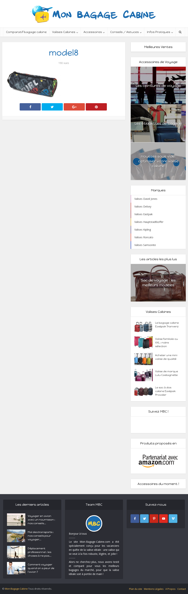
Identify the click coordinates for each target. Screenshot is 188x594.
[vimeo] (173, 518)
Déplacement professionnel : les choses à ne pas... (39, 552)
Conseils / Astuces (124, 32)
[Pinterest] (154, 518)
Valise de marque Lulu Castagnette (166, 373)
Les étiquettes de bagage (158, 123)
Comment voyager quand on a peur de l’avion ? (41, 568)
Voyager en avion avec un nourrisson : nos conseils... (41, 519)
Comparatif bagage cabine (26, 32)
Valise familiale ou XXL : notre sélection (166, 342)
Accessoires (93, 32)
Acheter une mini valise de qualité (166, 357)
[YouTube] (163, 518)
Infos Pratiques (158, 32)
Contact (181, 589)
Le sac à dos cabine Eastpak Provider (165, 391)
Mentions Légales (154, 589)
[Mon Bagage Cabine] (94, 14)
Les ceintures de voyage (158, 85)
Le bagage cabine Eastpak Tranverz (167, 324)
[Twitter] (144, 518)
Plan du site (135, 589)
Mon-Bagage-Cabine (16, 588)
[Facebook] (135, 518)
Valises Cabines (63, 32)
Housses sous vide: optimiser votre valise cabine (158, 161)
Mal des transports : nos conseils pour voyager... (41, 536)
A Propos (170, 589)
